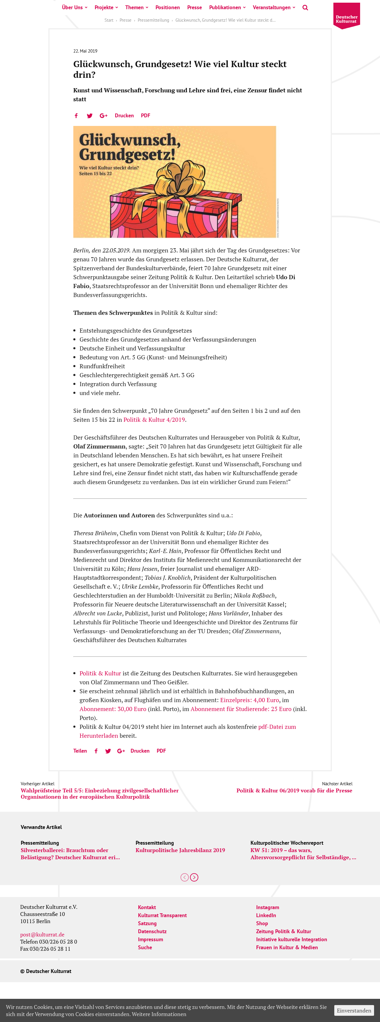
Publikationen (225, 7)
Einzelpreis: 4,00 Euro (249, 700)
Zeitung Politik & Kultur (283, 931)
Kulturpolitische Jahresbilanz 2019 (180, 850)
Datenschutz (152, 931)
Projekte (104, 7)
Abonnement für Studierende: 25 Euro (241, 709)
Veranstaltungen (272, 7)
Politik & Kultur (101, 673)
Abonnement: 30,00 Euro (113, 709)
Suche (145, 947)
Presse (194, 7)
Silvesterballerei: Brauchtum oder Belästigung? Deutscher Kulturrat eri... (70, 853)
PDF (145, 115)
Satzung (147, 923)
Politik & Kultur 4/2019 (154, 420)
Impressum (150, 939)
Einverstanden (354, 1010)
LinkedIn (266, 915)
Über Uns (72, 7)
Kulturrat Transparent (162, 915)
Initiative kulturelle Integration (291, 939)
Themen (134, 7)
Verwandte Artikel (41, 827)
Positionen (168, 7)
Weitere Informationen (159, 1014)
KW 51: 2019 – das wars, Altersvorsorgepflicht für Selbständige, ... (303, 853)
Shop (262, 923)
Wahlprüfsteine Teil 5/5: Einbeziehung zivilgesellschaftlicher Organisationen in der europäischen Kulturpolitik (100, 793)
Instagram (267, 907)
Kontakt (147, 907)
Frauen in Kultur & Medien (287, 947)
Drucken (124, 115)
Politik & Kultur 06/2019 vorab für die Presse (294, 790)
